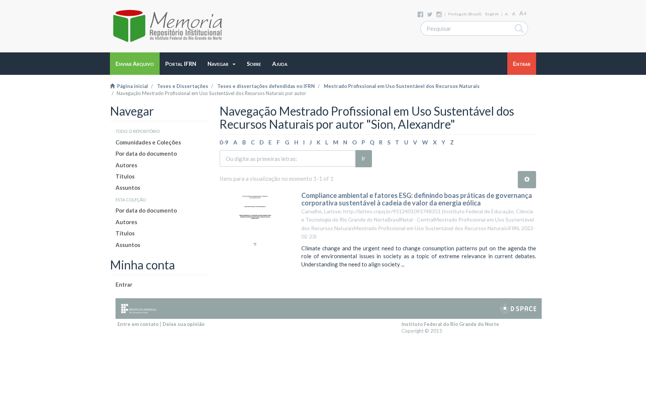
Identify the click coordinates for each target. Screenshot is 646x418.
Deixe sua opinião (183, 324)
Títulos (125, 176)
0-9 (223, 142)
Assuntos (128, 187)
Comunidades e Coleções (148, 142)
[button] (221, 63)
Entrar (124, 284)
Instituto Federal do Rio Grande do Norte (450, 324)
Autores (126, 165)
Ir (364, 158)
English (492, 14)
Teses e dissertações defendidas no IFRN (266, 86)
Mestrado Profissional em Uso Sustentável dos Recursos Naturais (402, 86)
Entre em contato (138, 324)
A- (506, 14)
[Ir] (519, 28)
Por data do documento (146, 153)
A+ (523, 13)
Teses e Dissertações (182, 86)
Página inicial (131, 86)
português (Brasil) (465, 14)
